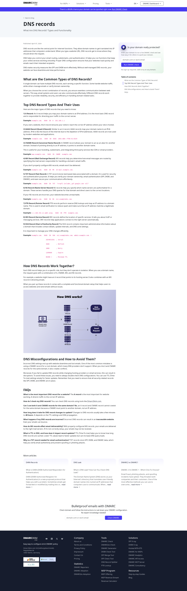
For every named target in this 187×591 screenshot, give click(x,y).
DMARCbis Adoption (82, 574)
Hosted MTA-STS (135, 548)
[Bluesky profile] (62, 539)
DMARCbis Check (108, 545)
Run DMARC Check (119, 9)
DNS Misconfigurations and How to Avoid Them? (141, 89)
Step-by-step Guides (137, 574)
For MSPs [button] (64, 3)
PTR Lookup (106, 565)
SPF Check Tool (107, 558)
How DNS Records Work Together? (136, 86)
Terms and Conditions (83, 545)
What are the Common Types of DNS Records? (141, 80)
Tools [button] (108, 3)
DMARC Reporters (81, 567)
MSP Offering (106, 574)
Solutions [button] (81, 3)
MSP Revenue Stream (110, 577)
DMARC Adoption (81, 571)
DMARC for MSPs (136, 552)
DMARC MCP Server (137, 562)
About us (77, 541)
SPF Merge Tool (107, 555)
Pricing (96, 3)
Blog (130, 577)
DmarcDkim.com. (94, 401)
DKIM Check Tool (108, 552)
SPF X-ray (132, 541)
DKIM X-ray (133, 545)
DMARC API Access (136, 558)
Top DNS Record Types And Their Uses (138, 83)
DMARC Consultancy (137, 565)
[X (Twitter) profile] (57, 539)
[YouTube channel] (47, 539)
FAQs (126, 92)
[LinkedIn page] (51, 539)
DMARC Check (107, 541)
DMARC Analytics (135, 555)
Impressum (78, 552)
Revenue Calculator (109, 581)
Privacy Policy (79, 548)
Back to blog (29, 18)
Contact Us (78, 555)
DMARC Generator (108, 548)
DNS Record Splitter (109, 562)
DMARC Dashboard (151, 3)
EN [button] (135, 3)
